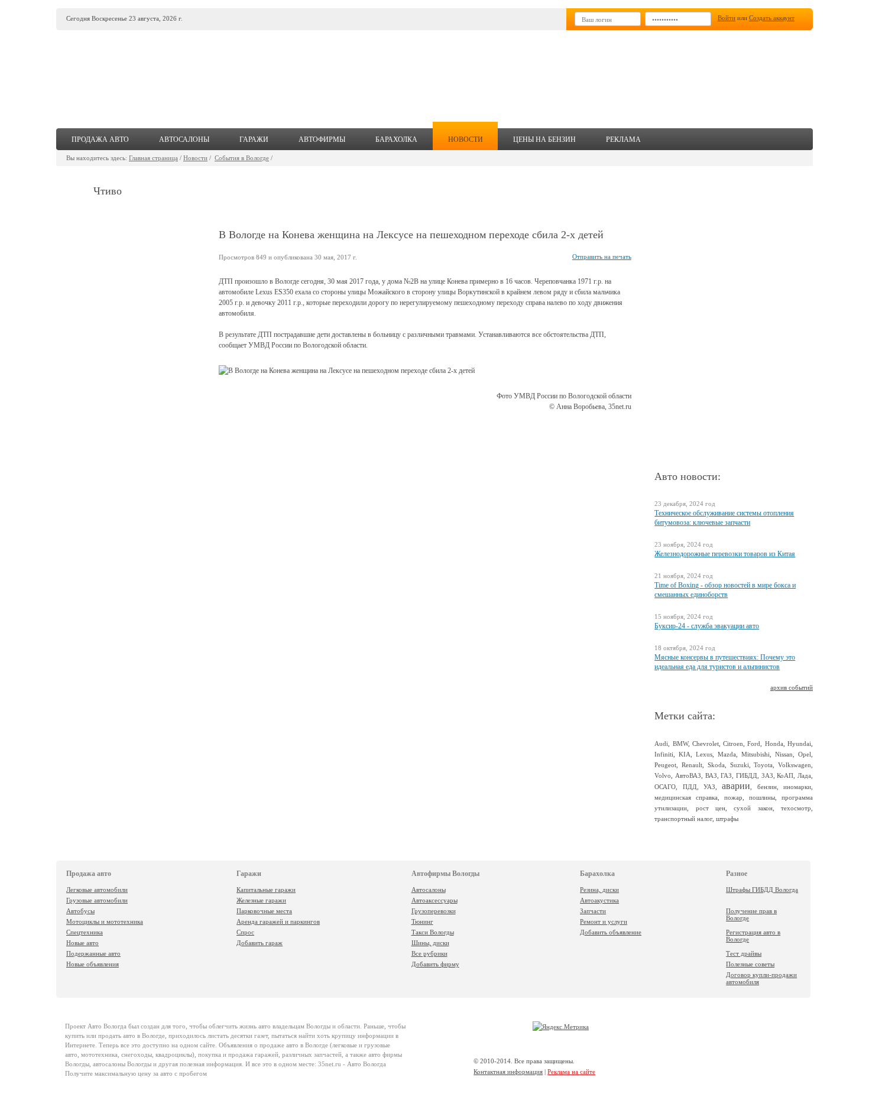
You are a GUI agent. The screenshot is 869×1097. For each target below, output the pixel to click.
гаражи (253, 139)
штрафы (727, 818)
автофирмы (322, 139)
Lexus (704, 754)
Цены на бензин (544, 139)
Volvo (662, 775)
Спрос (245, 932)
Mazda (727, 754)
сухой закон (753, 808)
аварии (736, 786)
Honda (774, 743)
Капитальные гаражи (266, 889)
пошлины (762, 797)
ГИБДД (746, 775)
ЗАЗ (767, 775)
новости (465, 139)
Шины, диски (430, 942)
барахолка (396, 139)
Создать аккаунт (772, 17)
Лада (804, 775)
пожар (733, 797)
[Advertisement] (522, 74)
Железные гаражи (261, 900)
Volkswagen (794, 764)
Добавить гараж (259, 942)
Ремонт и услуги (603, 921)
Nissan (784, 754)
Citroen (733, 743)
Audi (661, 743)
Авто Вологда (107, 1026)
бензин (767, 786)
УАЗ (709, 786)
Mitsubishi (755, 754)
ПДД (690, 786)
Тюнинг (422, 921)
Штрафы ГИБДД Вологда (762, 889)
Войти (726, 17)
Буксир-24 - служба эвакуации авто (706, 626)
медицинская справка (686, 797)
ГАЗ (726, 775)
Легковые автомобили (97, 889)
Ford (753, 743)
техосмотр (796, 808)
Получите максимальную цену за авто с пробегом (136, 1073)
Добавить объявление (610, 932)
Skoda (716, 764)
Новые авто (82, 942)
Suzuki (739, 764)
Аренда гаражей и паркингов (278, 921)
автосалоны (184, 139)
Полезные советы (750, 964)
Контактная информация (508, 1071)
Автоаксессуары (434, 900)
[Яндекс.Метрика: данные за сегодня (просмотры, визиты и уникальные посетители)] (561, 1026)
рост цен (710, 808)
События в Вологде (242, 157)
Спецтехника (84, 932)
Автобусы (80, 910)
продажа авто (100, 139)
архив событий (791, 687)
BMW (680, 743)
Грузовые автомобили (97, 900)
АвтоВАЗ (688, 775)
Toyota (763, 764)
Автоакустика (599, 900)
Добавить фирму (435, 964)
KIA (684, 754)
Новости (195, 157)
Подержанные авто (93, 953)
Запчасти (593, 910)
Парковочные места (264, 910)
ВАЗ (711, 775)
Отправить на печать (601, 256)
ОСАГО (665, 786)
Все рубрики (429, 953)
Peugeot (665, 764)
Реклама (623, 139)
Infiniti (663, 754)
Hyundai (799, 743)
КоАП (785, 775)
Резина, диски (599, 889)
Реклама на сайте (571, 1071)
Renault (692, 764)
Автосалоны (428, 889)
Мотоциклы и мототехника (104, 921)
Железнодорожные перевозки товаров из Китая (724, 554)
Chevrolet (705, 743)
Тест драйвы (743, 953)
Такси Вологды (432, 932)
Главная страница (153, 157)
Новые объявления (92, 964)
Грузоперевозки (433, 910)
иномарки (797, 786)
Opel (804, 754)
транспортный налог (683, 818)
